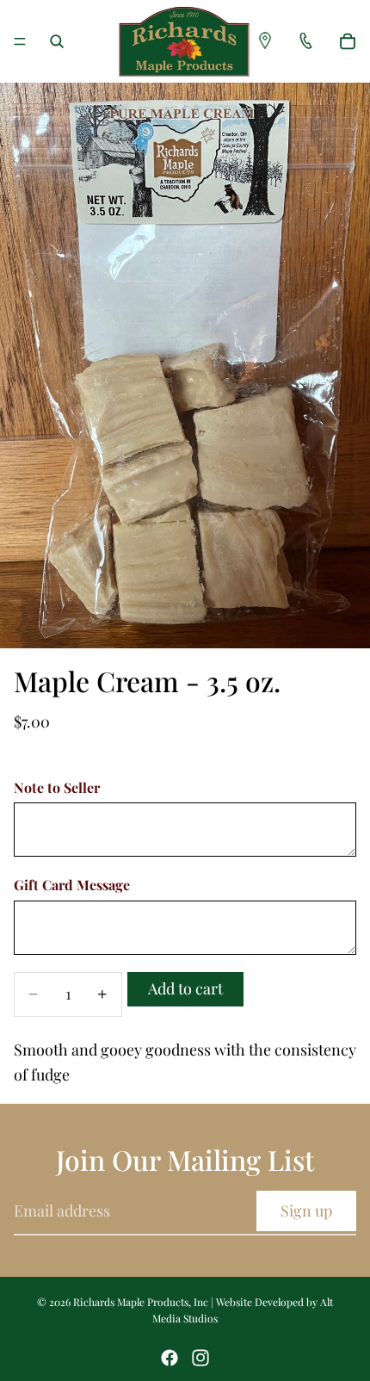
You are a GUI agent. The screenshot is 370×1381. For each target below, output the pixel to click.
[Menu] (20, 41)
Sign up (306, 1210)
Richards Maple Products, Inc (140, 1302)
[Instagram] (200, 1357)
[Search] (57, 41)
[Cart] (347, 41)
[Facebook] (169, 1357)
